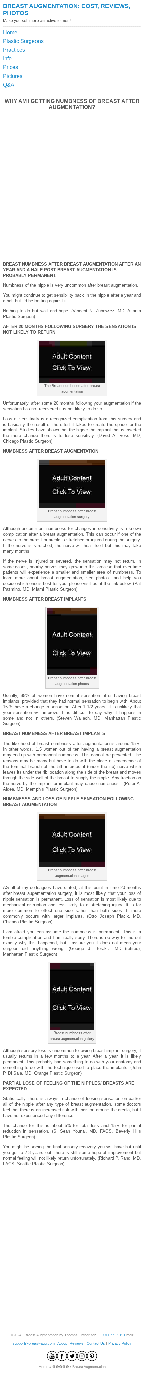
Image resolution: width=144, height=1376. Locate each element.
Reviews (77, 1343)
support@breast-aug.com (34, 1343)
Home (10, 32)
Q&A (8, 85)
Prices (10, 67)
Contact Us (96, 1343)
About (62, 1343)
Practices (14, 50)
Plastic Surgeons (23, 41)
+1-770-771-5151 (111, 1335)
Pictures (12, 76)
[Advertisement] (110, 45)
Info (7, 58)
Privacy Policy (119, 1343)
